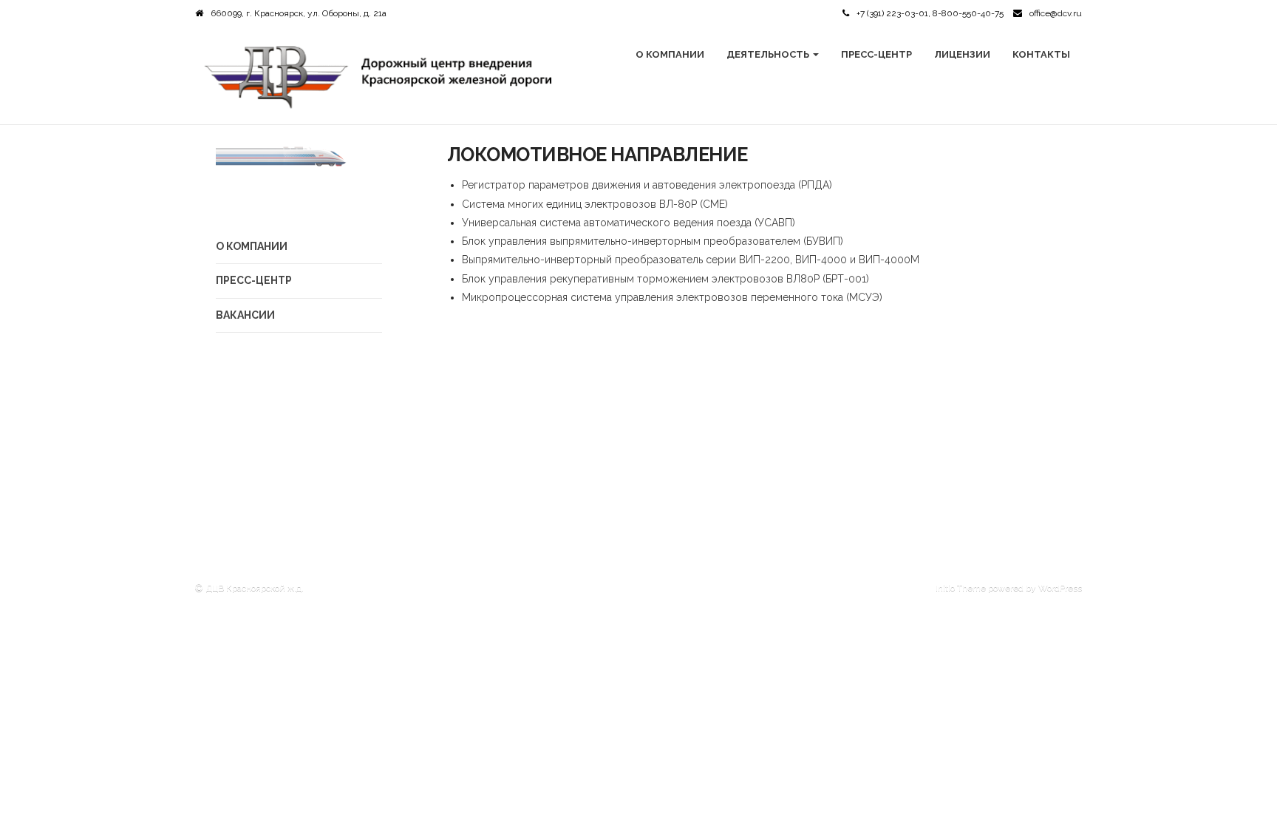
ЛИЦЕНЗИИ (962, 54)
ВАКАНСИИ (245, 315)
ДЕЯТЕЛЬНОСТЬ (768, 54)
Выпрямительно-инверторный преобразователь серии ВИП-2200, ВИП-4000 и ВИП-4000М (690, 259)
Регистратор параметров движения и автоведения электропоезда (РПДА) (647, 185)
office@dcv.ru (1055, 13)
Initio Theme (961, 588)
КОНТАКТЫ (1041, 54)
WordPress (1060, 588)
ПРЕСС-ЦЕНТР (876, 54)
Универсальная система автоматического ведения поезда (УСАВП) (628, 222)
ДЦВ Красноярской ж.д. (255, 588)
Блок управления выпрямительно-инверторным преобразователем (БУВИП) (652, 241)
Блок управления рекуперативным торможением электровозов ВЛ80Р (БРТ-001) (665, 279)
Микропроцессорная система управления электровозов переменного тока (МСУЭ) (672, 297)
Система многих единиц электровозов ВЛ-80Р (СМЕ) (595, 204)
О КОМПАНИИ (670, 54)
